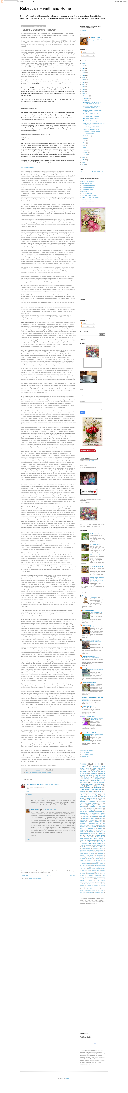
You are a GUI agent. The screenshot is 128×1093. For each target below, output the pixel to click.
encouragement (93, 823)
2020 (83, 77)
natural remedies (99, 850)
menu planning (85, 787)
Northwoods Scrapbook (88, 201)
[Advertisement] (92, 266)
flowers (99, 784)
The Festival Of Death (27, 167)
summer (99, 791)
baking (98, 775)
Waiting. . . (93, 684)
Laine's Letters (85, 752)
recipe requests (94, 857)
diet (83, 846)
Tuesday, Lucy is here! (96, 626)
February (85, 152)
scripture (44, 772)
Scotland (98, 860)
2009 (83, 164)
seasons (49, 772)
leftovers (95, 848)
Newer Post (25, 875)
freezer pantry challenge (95, 811)
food (97, 764)
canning (93, 833)
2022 (83, 73)
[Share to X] (49, 770)
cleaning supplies (91, 840)
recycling (89, 875)
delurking (82, 885)
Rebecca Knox (35, 809)
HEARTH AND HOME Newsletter (91, 789)
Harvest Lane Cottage (88, 656)
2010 (83, 162)
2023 (83, 70)
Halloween (34, 772)
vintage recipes (96, 877)
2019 (83, 80)
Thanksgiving (84, 780)
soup (101, 818)
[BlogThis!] (47, 770)
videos (100, 808)
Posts (84, 52)
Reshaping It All (101, 868)
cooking (86, 778)
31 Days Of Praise (92, 800)
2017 (83, 84)
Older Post (72, 875)
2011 (83, 160)
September (86, 136)
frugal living (96, 780)
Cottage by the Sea (87, 596)
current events (99, 872)
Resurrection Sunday (86, 810)
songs (101, 857)
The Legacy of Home (88, 610)
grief (81, 835)
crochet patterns (86, 863)
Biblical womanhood (98, 782)
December (86, 96)
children (100, 798)
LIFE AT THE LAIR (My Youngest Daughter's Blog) (90, 198)
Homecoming (85, 700)
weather (88, 837)
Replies (30, 795)
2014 (83, 91)
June (84, 143)
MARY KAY (85, 30)
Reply (27, 791)
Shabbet (90, 880)
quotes (101, 863)
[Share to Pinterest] (52, 770)
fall (30, 772)
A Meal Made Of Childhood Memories (93, 114)
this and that (87, 770)
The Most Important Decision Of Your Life (93, 172)
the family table (84, 826)
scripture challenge (100, 841)
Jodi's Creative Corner (88, 716)
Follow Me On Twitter (87, 189)
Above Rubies (85, 756)
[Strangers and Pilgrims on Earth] (92, 445)
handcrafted (86, 816)
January (85, 154)
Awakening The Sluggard (88, 181)
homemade (98, 787)
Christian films (93, 852)
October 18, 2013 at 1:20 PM (52, 784)
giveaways (87, 777)
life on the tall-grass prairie (89, 818)
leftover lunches (86, 848)
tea (91, 821)
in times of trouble (84, 845)
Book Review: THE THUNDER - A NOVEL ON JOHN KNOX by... (92, 103)
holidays (40, 772)
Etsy (93, 836)
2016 (83, 87)
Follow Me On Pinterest (88, 187)
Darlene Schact (99, 858)
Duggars (82, 860)
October (85, 100)
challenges (100, 853)
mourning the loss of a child (86, 850)
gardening (90, 831)
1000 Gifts (94, 771)
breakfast (82, 820)
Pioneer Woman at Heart (89, 682)
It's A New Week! (94, 534)
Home (48, 875)
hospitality (102, 887)
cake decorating (93, 862)
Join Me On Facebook (87, 750)
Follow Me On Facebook (88, 185)
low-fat (97, 873)
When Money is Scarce (96, 612)
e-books (100, 820)
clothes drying (90, 872)
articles (100, 803)
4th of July (102, 816)
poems (100, 828)
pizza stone (100, 890)
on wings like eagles (88, 706)
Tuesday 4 (85, 668)
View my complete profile (96, 40)
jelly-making (90, 855)
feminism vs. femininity (92, 885)
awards (103, 870)
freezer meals (89, 846)
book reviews (91, 798)
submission (90, 865)
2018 (83, 82)
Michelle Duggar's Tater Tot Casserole (93, 127)
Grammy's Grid (86, 191)
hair (87, 887)
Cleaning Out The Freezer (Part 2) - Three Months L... (92, 132)
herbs (97, 831)
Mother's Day (100, 836)
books (82, 786)
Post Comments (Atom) (35, 878)
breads (101, 830)
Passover (82, 880)
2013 (83, 93)
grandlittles (92, 801)
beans (95, 838)
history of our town (94, 887)
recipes (83, 764)
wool (81, 893)
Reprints (82, 823)
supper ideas (83, 821)
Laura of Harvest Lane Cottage (35, 784)
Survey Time (93, 597)
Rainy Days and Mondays (96, 669)
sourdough (82, 858)
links (90, 791)
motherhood (99, 855)
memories (90, 828)
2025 (83, 66)
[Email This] (45, 770)
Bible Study (101, 806)
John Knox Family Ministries (89, 195)
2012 (83, 157)
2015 (83, 89)
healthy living (93, 805)
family (96, 770)
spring (90, 775)
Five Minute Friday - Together (91, 116)
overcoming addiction (91, 890)
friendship (92, 825)
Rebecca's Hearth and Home (45, 8)
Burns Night (94, 867)
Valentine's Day (84, 813)
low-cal (101, 848)
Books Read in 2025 (95, 544)
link (82, 888)
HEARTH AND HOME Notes (96, 843)
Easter (85, 808)
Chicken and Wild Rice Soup (91, 129)
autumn (27, 772)
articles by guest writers (86, 838)
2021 (83, 75)
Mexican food (101, 845)
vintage (88, 877)
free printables (85, 841)
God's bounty (91, 868)
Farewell (84, 707)
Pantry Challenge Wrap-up (96, 734)
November (86, 98)
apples (92, 853)
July (84, 140)
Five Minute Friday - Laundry (90, 118)
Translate (93, 460)
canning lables (91, 882)
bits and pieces (88, 784)
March (85, 150)
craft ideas (83, 811)
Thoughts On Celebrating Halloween (93, 121)
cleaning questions (98, 883)
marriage (91, 820)
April (84, 147)
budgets (82, 791)
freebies (82, 855)
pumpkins (82, 830)
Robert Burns (90, 860)
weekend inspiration (100, 865)
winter (94, 816)
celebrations (98, 810)
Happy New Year (92, 830)
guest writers (90, 873)
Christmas (90, 786)
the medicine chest (98, 892)
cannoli (83, 872)
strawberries (90, 892)
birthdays (101, 838)
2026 (83, 63)
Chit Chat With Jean (87, 183)
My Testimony (91, 806)
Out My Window (86, 625)
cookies (82, 831)
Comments (85, 55)
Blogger (67, 1078)
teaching (90, 858)
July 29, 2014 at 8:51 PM (45, 798)
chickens (82, 840)
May (84, 145)
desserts (94, 826)
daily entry (93, 795)
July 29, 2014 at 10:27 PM (49, 809)
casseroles (98, 882)
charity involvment (88, 883)
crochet (92, 808)
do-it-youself (83, 805)
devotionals (95, 863)
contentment (102, 862)
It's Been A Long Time (95, 555)
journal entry (87, 835)
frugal (81, 800)
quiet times (82, 892)
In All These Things (87, 193)
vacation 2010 (98, 821)
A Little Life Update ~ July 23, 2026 (90, 657)
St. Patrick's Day (100, 815)
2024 (83, 68)
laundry (103, 846)
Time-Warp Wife (86, 870)
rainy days (82, 865)
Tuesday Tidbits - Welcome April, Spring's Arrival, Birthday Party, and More (97, 579)
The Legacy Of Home (87, 754)
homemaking (92, 796)
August (85, 138)
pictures (100, 825)
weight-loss (84, 843)
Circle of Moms (99, 878)
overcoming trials (84, 857)
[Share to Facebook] (50, 770)
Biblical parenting (84, 852)
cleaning (100, 833)
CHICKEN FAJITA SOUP (96, 567)
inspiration (96, 846)
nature (90, 815)
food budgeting (100, 777)
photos (83, 766)
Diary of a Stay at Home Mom (90, 640)
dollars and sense (99, 768)
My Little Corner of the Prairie (90, 733)
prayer (92, 841)
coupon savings (101, 840)
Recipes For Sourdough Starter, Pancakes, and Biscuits (91, 107)
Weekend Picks (95, 870)
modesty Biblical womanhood (93, 888)
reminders (97, 875)
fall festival (82, 873)
